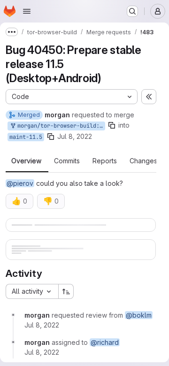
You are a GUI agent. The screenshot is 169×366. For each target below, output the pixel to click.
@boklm (139, 315)
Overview (26, 161)
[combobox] (32, 291)
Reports (104, 161)
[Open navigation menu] (26, 11)
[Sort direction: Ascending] (66, 291)
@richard (105, 342)
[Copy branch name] (111, 125)
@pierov (20, 183)
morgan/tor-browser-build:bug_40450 (59, 126)
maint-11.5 (25, 137)
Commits (67, 161)
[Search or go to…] (132, 11)
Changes (143, 161)
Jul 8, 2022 (74, 136)
